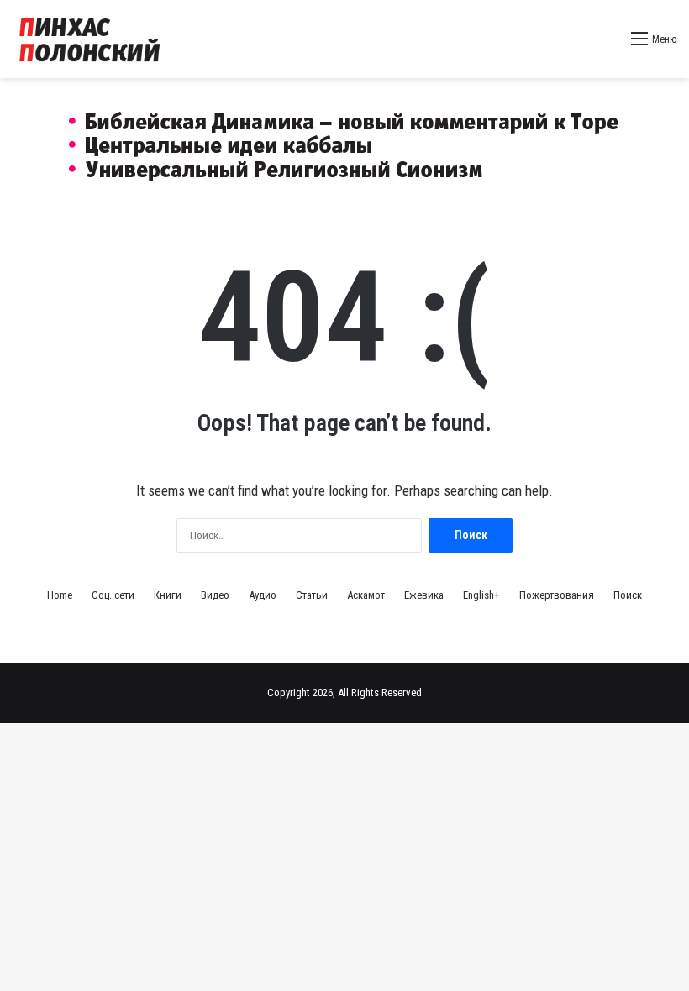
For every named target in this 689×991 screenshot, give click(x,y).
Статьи (312, 595)
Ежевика (424, 595)
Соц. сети (113, 595)
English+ (481, 595)
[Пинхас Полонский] (345, 140)
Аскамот (366, 595)
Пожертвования (556, 595)
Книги (167, 595)
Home (59, 595)
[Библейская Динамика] (92, 39)
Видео (215, 595)
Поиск (627, 595)
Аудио (262, 595)
